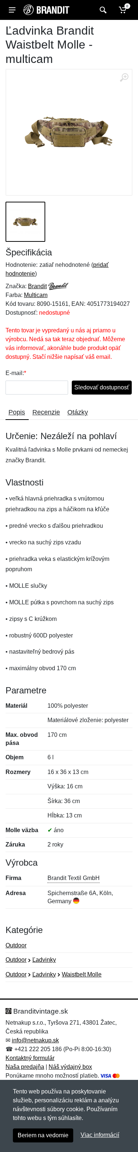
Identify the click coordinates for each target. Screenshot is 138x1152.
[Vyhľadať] (102, 10)
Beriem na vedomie (43, 1135)
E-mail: (15, 373)
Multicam (35, 295)
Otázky (77, 412)
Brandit (37, 286)
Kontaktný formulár (30, 1058)
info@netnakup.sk (35, 1040)
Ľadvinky (44, 960)
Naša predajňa (25, 1067)
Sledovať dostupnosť (101, 387)
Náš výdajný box (70, 1067)
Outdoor (16, 945)
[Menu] (12, 10)
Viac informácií (100, 1135)
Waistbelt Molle (82, 974)
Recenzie (46, 412)
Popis (16, 412)
